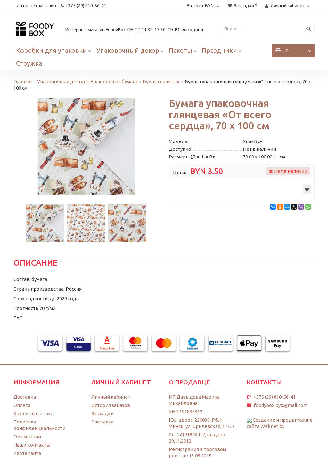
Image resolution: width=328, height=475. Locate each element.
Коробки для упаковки (51, 50)
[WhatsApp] (308, 207)
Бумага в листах (161, 81)
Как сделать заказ (34, 413)
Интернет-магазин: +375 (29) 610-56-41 (61, 5)
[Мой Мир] (287, 207)
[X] (294, 207)
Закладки (102, 413)
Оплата (21, 405)
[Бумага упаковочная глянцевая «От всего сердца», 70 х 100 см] (86, 146)
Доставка (24, 396)
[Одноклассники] (280, 207)
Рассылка (102, 421)
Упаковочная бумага (113, 81)
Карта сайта (27, 453)
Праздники (219, 50)
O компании (27, 436)
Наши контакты (31, 444)
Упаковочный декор (127, 50)
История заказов (110, 405)
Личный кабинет (110, 396)
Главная (22, 81)
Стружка (29, 63)
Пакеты (180, 50)
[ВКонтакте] (273, 207)
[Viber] (301, 207)
